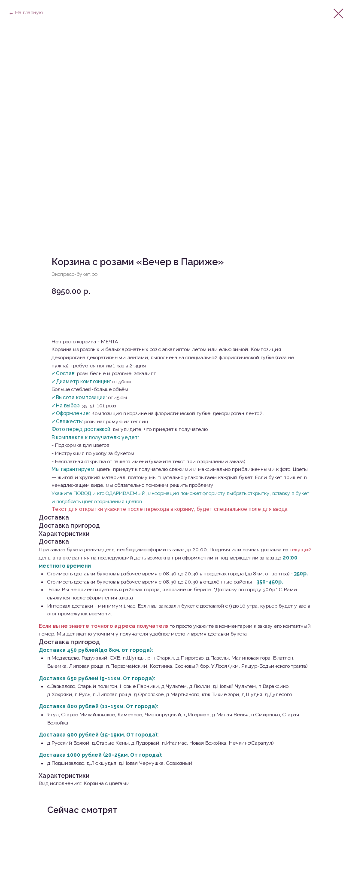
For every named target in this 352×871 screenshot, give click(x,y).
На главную (29, 12)
